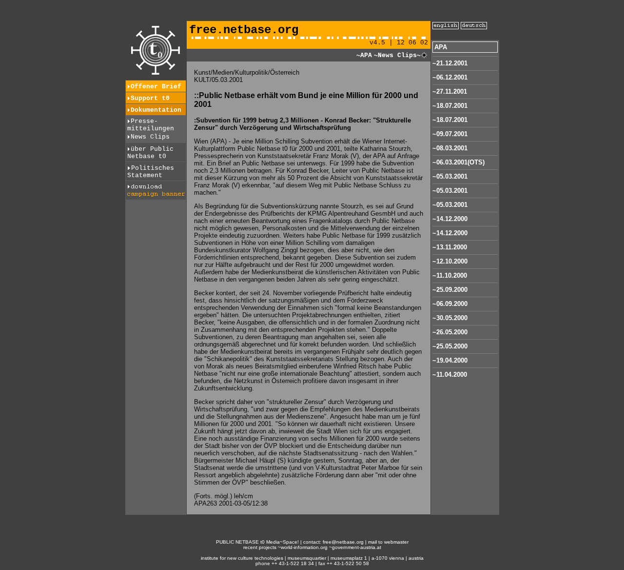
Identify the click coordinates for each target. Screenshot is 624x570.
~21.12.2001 (450, 63)
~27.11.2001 (449, 91)
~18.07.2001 (450, 105)
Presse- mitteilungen (150, 125)
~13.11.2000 (449, 247)
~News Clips (395, 55)
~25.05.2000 (450, 346)
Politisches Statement (150, 171)
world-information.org (304, 547)
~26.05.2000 (450, 332)
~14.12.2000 (450, 219)
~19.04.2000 (450, 360)
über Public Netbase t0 (150, 152)
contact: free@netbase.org (333, 542)
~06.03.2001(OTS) (458, 162)
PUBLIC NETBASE (237, 542)
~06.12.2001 (450, 77)
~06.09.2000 (450, 303)
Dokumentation (156, 110)
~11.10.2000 (449, 275)
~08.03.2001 (450, 148)
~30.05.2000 (450, 318)
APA (440, 47)
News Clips (150, 137)
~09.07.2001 (450, 134)
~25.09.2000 (450, 289)
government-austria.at (356, 547)
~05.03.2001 (450, 176)
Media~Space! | (284, 542)
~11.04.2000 (449, 374)
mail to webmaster (388, 542)
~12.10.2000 (450, 261)
